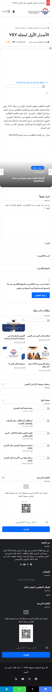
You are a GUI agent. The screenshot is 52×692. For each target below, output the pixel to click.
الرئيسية (43, 28)
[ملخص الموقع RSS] (21, 564)
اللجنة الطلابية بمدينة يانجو (38, 42)
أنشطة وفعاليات (33, 28)
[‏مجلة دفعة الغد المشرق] (42, 412)
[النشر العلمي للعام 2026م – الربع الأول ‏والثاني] (42, 437)
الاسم (47, 243)
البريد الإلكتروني (43, 256)
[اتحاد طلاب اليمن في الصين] (39, 11)
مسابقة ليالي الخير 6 (17, 363)
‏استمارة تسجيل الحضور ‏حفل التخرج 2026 (28, 3)
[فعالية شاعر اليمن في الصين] (38, 325)
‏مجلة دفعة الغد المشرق (23, 408)
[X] (27, 564)
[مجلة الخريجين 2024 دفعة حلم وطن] (38, 353)
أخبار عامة (39, 168)
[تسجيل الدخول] (13, 12)
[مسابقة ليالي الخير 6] (13, 353)
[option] (26, 172)
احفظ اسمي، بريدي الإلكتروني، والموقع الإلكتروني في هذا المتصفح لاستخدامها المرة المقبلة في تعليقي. (28, 286)
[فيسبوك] (31, 564)
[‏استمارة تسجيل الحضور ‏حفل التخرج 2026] (42, 449)
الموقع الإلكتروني (43, 268)
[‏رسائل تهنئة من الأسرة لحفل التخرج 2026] (42, 461)
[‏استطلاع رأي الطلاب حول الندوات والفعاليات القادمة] (42, 424)
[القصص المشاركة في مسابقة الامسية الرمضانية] (13, 325)
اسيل (48, 595)
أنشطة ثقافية (20, 28)
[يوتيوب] (24, 564)
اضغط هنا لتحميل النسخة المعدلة (30, 82)
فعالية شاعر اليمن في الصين (38, 336)
